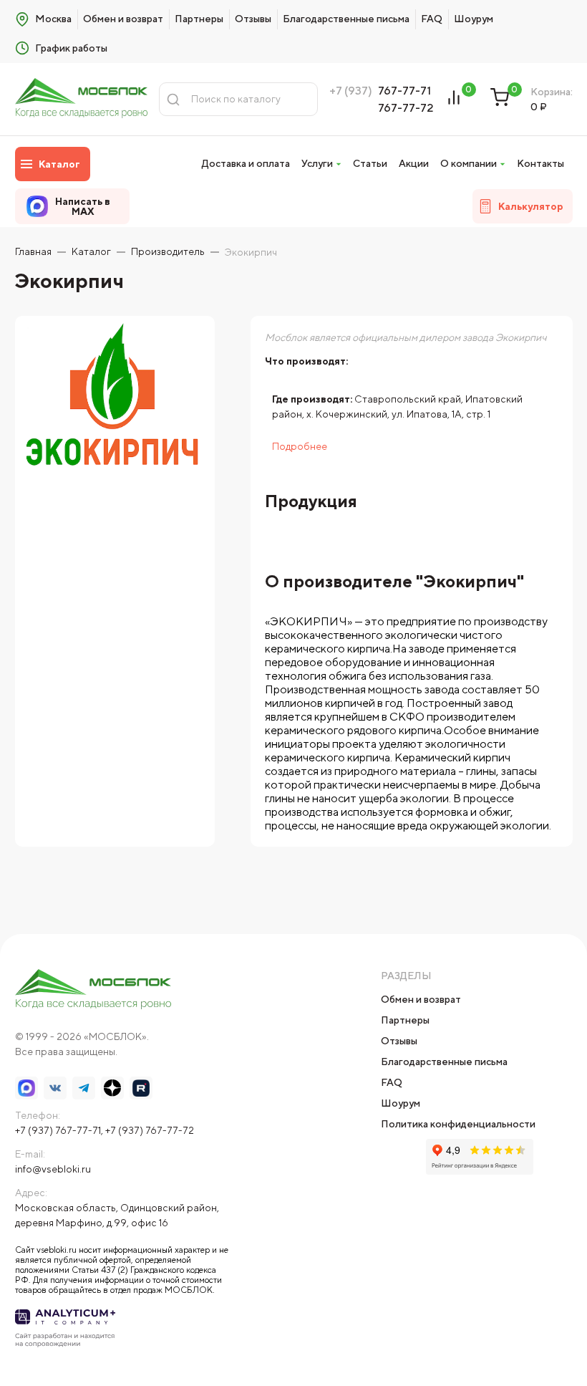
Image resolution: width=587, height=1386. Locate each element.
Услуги (317, 163)
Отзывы (253, 18)
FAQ (431, 18)
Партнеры (199, 18)
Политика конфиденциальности (458, 1124)
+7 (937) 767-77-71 (58, 1130)
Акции (414, 163)
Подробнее (299, 446)
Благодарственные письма (346, 18)
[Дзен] (112, 1088)
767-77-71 (404, 90)
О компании (468, 163)
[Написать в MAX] (26, 1088)
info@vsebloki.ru (53, 1169)
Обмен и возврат (123, 18)
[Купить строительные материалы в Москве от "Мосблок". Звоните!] (81, 99)
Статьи (370, 163)
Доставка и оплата (246, 163)
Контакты (540, 163)
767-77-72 (405, 108)
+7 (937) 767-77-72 (149, 1130)
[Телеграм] (83, 1088)
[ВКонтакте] (55, 1088)
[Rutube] (141, 1088)
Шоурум (473, 18)
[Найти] (173, 99)
